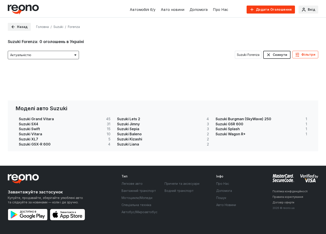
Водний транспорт (179, 191)
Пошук (221, 198)
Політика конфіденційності (290, 191)
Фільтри (308, 54)
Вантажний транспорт (139, 191)
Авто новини (172, 9)
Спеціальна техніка (136, 205)
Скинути (280, 55)
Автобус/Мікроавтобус (139, 212)
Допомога (199, 9)
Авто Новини (226, 205)
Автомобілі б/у (142, 9)
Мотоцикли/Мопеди (137, 198)
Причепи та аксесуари (182, 183)
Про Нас (220, 9)
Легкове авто (132, 183)
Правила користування (288, 197)
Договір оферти (283, 202)
